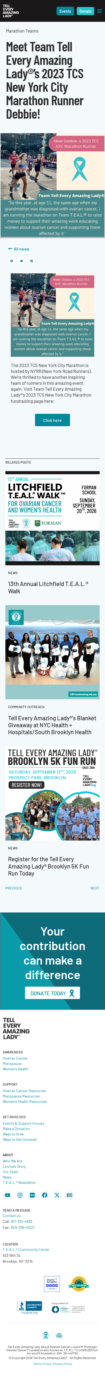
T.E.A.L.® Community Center (26, 1249)
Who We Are (12, 1160)
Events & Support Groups (23, 1123)
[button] (65, 11)
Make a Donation (16, 1128)
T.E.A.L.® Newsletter (19, 1182)
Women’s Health (16, 1068)
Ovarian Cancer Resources (24, 1090)
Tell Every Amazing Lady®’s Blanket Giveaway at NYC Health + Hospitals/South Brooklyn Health (52, 725)
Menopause (12, 1063)
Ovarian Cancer (15, 1058)
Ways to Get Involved (20, 1139)
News (7, 1176)
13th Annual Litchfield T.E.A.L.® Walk (48, 587)
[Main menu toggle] (99, 11)
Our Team (10, 1171)
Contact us (12, 1215)
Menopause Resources (21, 1095)
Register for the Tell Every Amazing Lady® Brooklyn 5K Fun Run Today (48, 866)
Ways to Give (13, 1133)
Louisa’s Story (14, 1166)
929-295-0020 (22, 1227)
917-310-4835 (21, 1221)
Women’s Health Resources (25, 1101)
